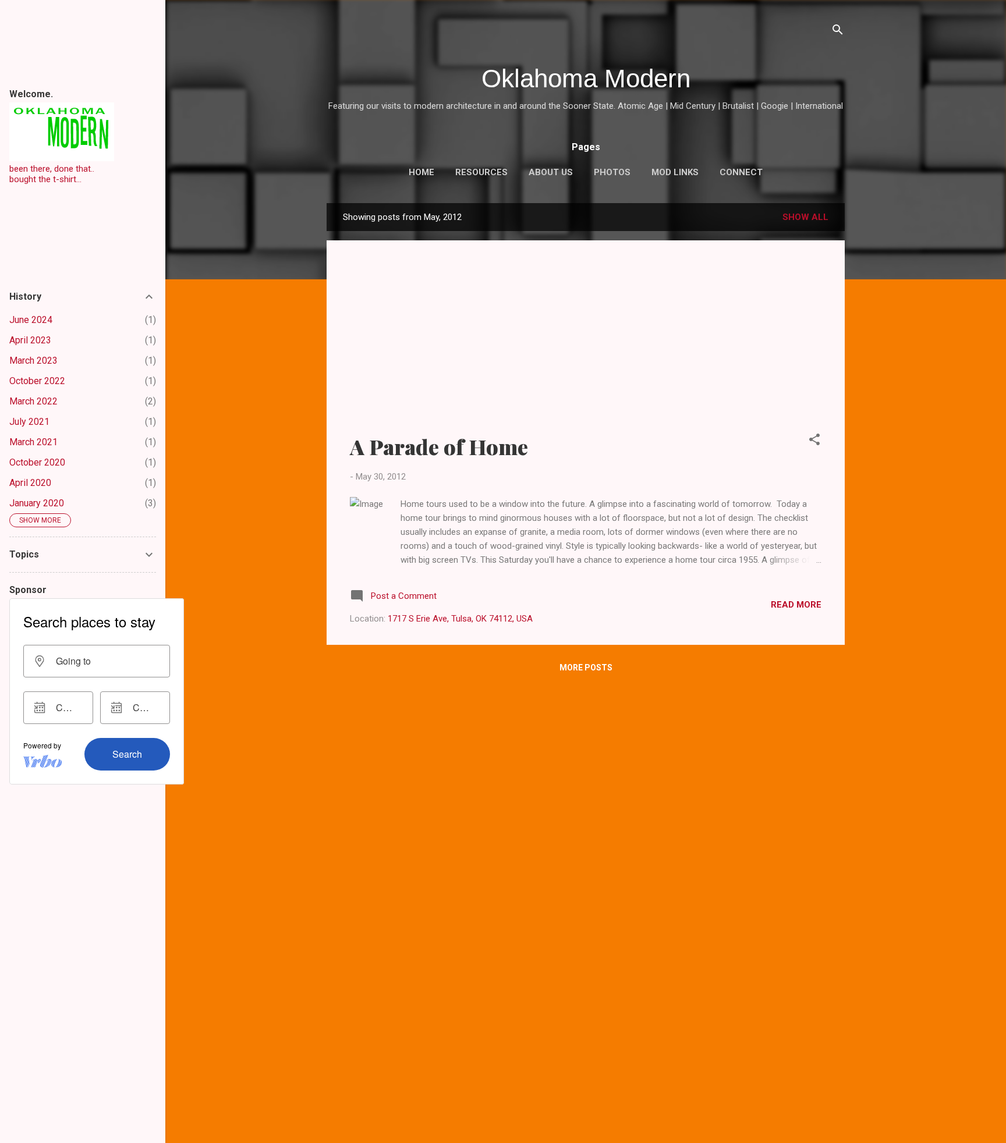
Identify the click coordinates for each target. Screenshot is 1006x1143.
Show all (805, 217)
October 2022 (37, 380)
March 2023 (33, 360)
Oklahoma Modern (585, 78)
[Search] (838, 31)
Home (421, 172)
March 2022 (33, 401)
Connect (741, 172)
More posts (585, 667)
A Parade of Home (439, 446)
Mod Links (675, 172)
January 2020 (36, 503)
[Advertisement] (585, 345)
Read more (796, 604)
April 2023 (30, 340)
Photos (612, 172)
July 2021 (29, 421)
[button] (814, 441)
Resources (481, 172)
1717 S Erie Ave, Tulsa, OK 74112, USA (460, 618)
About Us (551, 172)
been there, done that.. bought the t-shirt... (51, 174)
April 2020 (30, 482)
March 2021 (33, 442)
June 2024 (30, 319)
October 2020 (37, 462)
